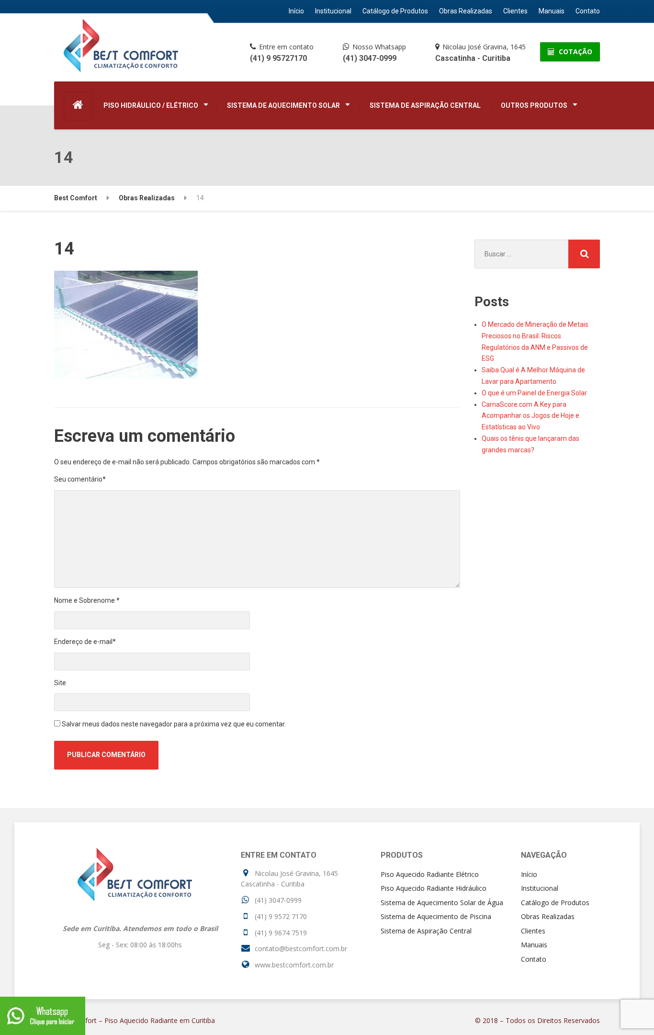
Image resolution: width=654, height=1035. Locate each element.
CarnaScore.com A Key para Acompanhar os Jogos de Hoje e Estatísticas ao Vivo (530, 416)
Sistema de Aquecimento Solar (283, 105)
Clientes (515, 11)
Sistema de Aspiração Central (425, 105)
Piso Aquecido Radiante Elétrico (430, 874)
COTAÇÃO (574, 51)
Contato (587, 11)
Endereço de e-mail (85, 641)
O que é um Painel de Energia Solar (534, 393)
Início (296, 11)
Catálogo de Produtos (395, 11)
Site (60, 683)
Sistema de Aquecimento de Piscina (436, 916)
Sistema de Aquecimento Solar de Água (442, 902)
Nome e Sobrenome (87, 600)
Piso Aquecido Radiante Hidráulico (433, 888)
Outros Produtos (534, 105)
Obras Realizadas (465, 11)
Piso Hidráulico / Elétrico (150, 105)
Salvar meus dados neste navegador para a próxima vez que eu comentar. (174, 724)
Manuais (551, 11)
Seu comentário (80, 479)
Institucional (333, 11)
